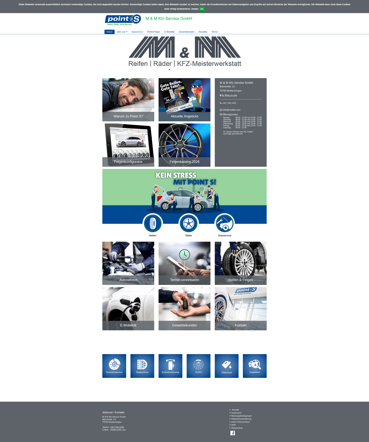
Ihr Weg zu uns (229, 95)
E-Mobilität (169, 32)
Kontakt (235, 410)
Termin (215, 32)
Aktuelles (203, 32)
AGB (233, 425)
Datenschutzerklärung (241, 419)
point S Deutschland (240, 422)
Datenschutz (237, 428)
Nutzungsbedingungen (241, 416)
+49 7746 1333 (229, 103)
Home (109, 32)
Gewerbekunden (186, 32)
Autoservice (137, 32)
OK (202, 9)
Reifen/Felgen (153, 32)
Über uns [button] (121, 32)
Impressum (236, 413)
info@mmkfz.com (231, 110)
